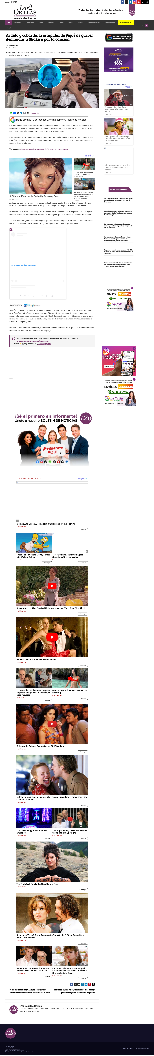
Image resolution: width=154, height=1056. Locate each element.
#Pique (19, 341)
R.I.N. (9, 28)
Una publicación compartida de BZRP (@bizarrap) (36, 296)
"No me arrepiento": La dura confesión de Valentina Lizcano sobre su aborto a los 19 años (29, 991)
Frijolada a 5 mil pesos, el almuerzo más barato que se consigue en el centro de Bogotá (74, 991)
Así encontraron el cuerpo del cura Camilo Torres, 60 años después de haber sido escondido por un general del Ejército (117, 239)
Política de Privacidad (142, 1048)
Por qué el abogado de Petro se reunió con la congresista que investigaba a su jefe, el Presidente (118, 200)
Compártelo (34, 113)
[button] (143, 25)
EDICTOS (80, 23)
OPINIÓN (61, 23)
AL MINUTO (17, 23)
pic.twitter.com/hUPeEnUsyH (38, 341)
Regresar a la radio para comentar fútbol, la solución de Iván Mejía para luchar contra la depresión (118, 252)
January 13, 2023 (44, 344)
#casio (24, 341)
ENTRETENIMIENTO (94, 23)
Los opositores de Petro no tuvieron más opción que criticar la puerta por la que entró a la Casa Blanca (118, 226)
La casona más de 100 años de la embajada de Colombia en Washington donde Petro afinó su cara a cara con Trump (118, 264)
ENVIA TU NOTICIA (126, 23)
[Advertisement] (52, 394)
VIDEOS (71, 23)
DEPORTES (51, 23)
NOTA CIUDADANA (110, 23)
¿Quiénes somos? (127, 1048)
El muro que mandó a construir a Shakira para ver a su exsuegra (44, 149)
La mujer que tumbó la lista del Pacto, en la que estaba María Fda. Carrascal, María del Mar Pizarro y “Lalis (118, 213)
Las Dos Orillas (13, 45)
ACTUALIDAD (30, 23)
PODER (40, 23)
